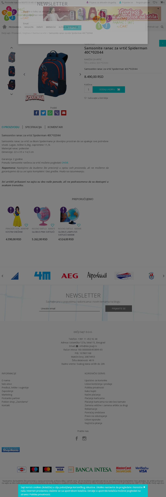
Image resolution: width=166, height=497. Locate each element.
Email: (26, 33)
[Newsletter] (114, 29)
